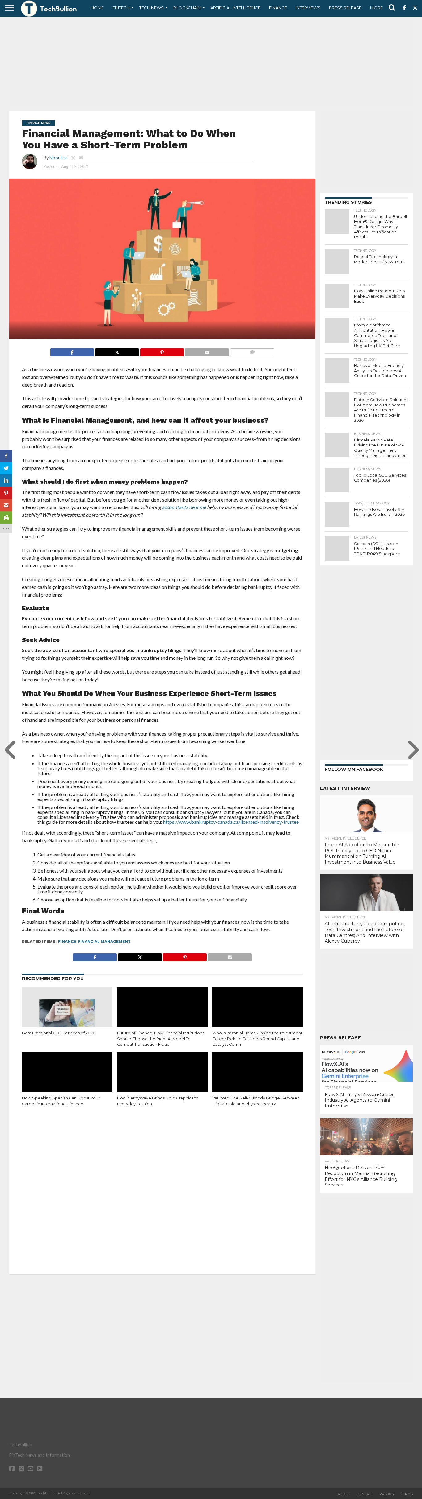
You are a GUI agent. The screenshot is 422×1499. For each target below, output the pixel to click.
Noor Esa (58, 157)
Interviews (308, 7)
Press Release (345, 7)
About (343, 1494)
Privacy (387, 1494)
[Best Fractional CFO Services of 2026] (67, 1014)
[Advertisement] (211, 63)
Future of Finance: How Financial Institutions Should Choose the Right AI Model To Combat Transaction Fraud (160, 1039)
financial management (104, 941)
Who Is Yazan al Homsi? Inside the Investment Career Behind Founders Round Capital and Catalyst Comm (257, 1039)
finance (67, 941)
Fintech (121, 7)
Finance (278, 7)
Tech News (151, 7)
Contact (365, 1494)
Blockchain (187, 7)
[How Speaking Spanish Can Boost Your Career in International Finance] (67, 1079)
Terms (407, 1494)
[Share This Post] (117, 351)
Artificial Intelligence (235, 7)
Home (97, 7)
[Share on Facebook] (72, 351)
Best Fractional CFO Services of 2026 (58, 1033)
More (376, 7)
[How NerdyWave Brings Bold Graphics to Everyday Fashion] (162, 1079)
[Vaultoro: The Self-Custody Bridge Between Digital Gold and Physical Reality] (257, 1079)
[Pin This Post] (162, 351)
